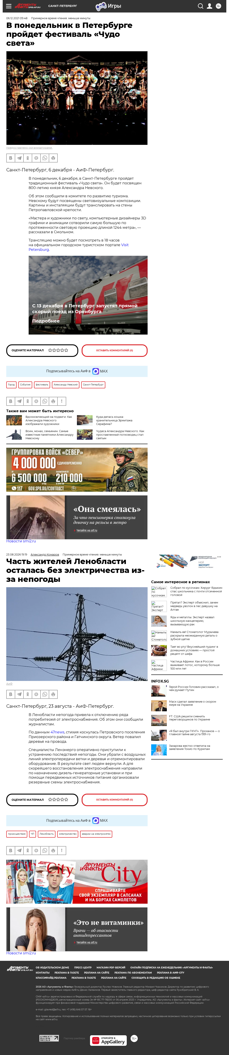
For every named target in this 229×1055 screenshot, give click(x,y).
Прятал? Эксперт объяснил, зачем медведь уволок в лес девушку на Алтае (194, 606)
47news (57, 732)
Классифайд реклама (51, 977)
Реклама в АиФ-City (170, 972)
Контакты (42, 972)
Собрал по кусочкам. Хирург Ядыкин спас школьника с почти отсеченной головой (196, 591)
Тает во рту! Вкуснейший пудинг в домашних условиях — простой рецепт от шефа (194, 650)
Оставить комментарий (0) (114, 350)
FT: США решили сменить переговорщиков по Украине (189, 718)
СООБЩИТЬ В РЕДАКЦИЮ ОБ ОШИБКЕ (155, 977)
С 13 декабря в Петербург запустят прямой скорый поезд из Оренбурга (85, 308)
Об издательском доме (52, 967)
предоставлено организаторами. (29, 147)
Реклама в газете (67, 972)
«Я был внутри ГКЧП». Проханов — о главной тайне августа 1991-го (194, 733)
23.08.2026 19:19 (16, 554)
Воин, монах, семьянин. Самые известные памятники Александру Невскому (49, 434)
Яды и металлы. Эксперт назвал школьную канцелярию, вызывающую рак (192, 621)
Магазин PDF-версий (111, 967)
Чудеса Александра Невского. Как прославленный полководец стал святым (120, 434)
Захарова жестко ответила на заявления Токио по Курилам (189, 747)
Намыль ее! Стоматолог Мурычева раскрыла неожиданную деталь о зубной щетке (194, 635)
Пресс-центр (82, 967)
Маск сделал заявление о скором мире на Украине (192, 703)
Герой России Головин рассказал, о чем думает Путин (194, 688)
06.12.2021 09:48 (17, 18)
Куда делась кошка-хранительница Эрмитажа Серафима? (114, 420)
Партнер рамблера (74, 1038)
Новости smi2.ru (21, 541)
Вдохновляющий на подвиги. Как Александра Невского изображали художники (48, 420)
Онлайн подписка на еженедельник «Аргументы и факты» (171, 967)
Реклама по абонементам (133, 972)
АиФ (9, 683)
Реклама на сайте (96, 972)
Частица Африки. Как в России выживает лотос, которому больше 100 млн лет (195, 665)
